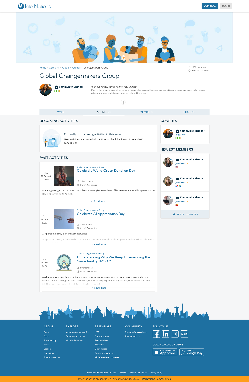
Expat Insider (101, 348)
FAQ (97, 331)
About (46, 331)
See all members (187, 214)
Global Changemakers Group (90, 166)
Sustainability (50, 340)
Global (65, 67)
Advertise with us (52, 357)
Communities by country (77, 331)
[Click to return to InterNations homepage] (34, 6)
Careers (47, 348)
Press (46, 344)
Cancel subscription (104, 353)
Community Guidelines (136, 331)
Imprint (123, 372)
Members (146, 112)
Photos (188, 112)
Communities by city (75, 336)
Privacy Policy (156, 372)
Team (46, 336)
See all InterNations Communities (152, 378)
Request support (102, 336)
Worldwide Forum (74, 340)
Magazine (99, 344)
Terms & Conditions (138, 372)
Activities (104, 112)
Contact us (49, 353)
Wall (61, 112)
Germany (54, 67)
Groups (76, 67)
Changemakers (132, 336)
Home (42, 67)
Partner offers (101, 340)
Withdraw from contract (107, 357)
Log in (226, 5)
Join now (210, 5)
